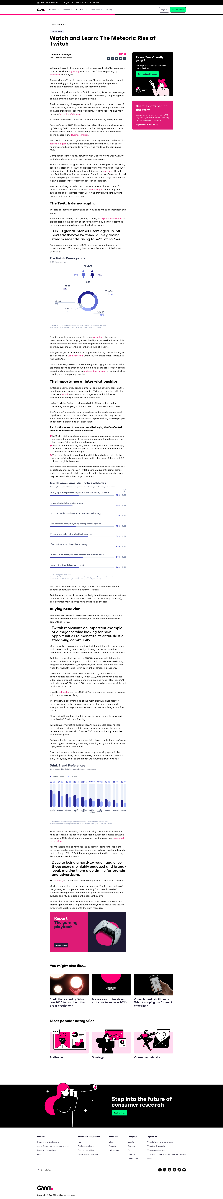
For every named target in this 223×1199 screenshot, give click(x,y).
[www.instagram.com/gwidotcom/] (174, 1170)
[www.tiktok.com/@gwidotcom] (179, 1170)
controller (55, 74)
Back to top (46, 1170)
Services (66, 10)
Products (52, 10)
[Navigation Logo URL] (41, 10)
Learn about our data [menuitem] (46, 1150)
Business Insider (79, 134)
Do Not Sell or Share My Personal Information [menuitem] (166, 1154)
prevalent (98, 337)
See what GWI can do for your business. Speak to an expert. (70, 2)
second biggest (58, 143)
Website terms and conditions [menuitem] (160, 1142)
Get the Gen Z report (147, 74)
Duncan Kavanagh (60, 54)
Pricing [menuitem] (109, 10)
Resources (95, 10)
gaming (75, 71)
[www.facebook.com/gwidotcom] (160, 1170)
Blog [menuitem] (111, 1142)
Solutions (80, 10)
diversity (58, 880)
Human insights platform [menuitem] (48, 1142)
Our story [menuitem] (132, 1142)
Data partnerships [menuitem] (86, 1150)
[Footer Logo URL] (45, 1188)
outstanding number (95, 370)
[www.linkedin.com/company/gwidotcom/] (169, 1170)
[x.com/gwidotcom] (165, 1170)
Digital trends (57, 31)
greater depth (95, 189)
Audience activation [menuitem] (86, 1146)
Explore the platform (145, 125)
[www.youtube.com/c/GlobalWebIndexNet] (184, 1170)
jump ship (107, 170)
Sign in (164, 10)
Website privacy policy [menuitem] (156, 1146)
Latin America (75, 355)
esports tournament (111, 218)
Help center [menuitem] (114, 1150)
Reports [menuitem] (112, 1146)
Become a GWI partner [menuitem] (88, 1154)
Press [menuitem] (130, 1150)
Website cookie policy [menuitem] (156, 1150)
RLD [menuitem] (79, 1142)
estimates (64, 691)
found (64, 394)
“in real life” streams (70, 113)
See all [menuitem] (149, 1158)
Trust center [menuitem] (133, 1158)
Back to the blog (59, 24)
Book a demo (178, 10)
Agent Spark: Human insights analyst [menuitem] (53, 1146)
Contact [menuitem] (131, 1154)
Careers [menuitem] (131, 1146)
